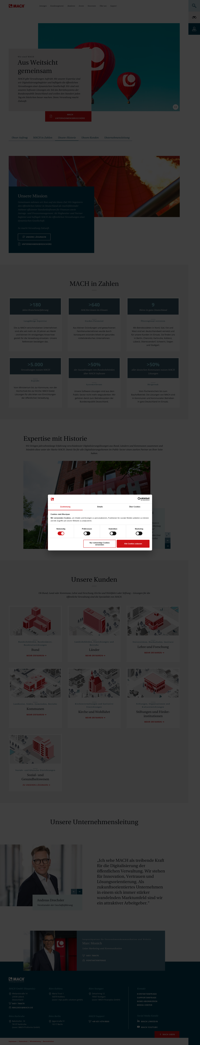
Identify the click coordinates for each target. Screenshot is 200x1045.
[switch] (87, 533)
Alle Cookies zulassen (133, 544)
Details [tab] (100, 507)
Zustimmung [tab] (65, 507)
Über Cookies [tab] (134, 507)
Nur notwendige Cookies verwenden (100, 544)
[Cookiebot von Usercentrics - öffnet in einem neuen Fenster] (139, 499)
